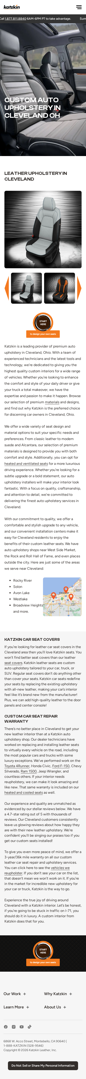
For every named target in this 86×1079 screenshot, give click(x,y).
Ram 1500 (29, 771)
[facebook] (6, 1027)
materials (52, 402)
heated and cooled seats (23, 792)
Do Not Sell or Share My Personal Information (43, 1065)
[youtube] (21, 1027)
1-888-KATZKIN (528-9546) (23, 1046)
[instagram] (13, 1027)
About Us (52, 1007)
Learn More (14, 1007)
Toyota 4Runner (16, 766)
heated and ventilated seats (26, 463)
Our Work (12, 994)
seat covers (13, 663)
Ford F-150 (60, 766)
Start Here (43, 325)
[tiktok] (29, 1027)
